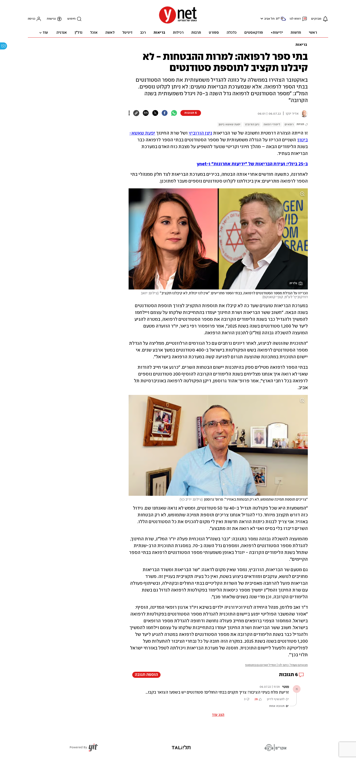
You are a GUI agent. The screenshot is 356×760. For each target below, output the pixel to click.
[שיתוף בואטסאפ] (174, 113)
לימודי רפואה (271, 124)
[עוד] (129, 113)
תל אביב (269, 18)
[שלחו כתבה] (146, 113)
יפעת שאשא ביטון (229, 124)
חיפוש (71, 18)
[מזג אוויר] (283, 20)
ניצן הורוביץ (252, 124)
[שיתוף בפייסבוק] (165, 113)
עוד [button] (45, 32)
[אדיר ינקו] (303, 113)
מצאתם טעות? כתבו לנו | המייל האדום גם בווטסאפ (276, 665)
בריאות (301, 45)
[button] (261, 18)
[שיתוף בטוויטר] (155, 113)
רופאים (289, 124)
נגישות (51, 18)
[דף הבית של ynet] (178, 23)
